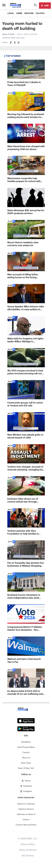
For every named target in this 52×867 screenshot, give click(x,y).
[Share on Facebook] (11, 42)
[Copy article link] (18, 42)
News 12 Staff (8, 34)
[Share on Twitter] (15, 42)
